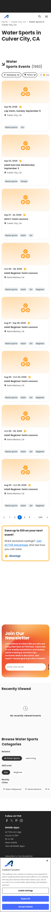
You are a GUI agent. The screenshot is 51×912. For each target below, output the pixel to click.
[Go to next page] (47, 517)
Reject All (25, 898)
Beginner (18, 772)
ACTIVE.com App (13, 832)
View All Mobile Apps (15, 846)
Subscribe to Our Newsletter (19, 856)
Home (5, 21)
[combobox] (11, 75)
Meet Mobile (11, 842)
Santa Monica (34, 789)
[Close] (47, 861)
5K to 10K (9, 839)
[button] (30, 75)
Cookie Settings (25, 890)
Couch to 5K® (11, 835)
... (34, 517)
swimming (31, 758)
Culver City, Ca (18, 21)
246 (40, 517)
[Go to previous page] (4, 517)
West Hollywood (13, 789)
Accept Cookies (25, 906)
